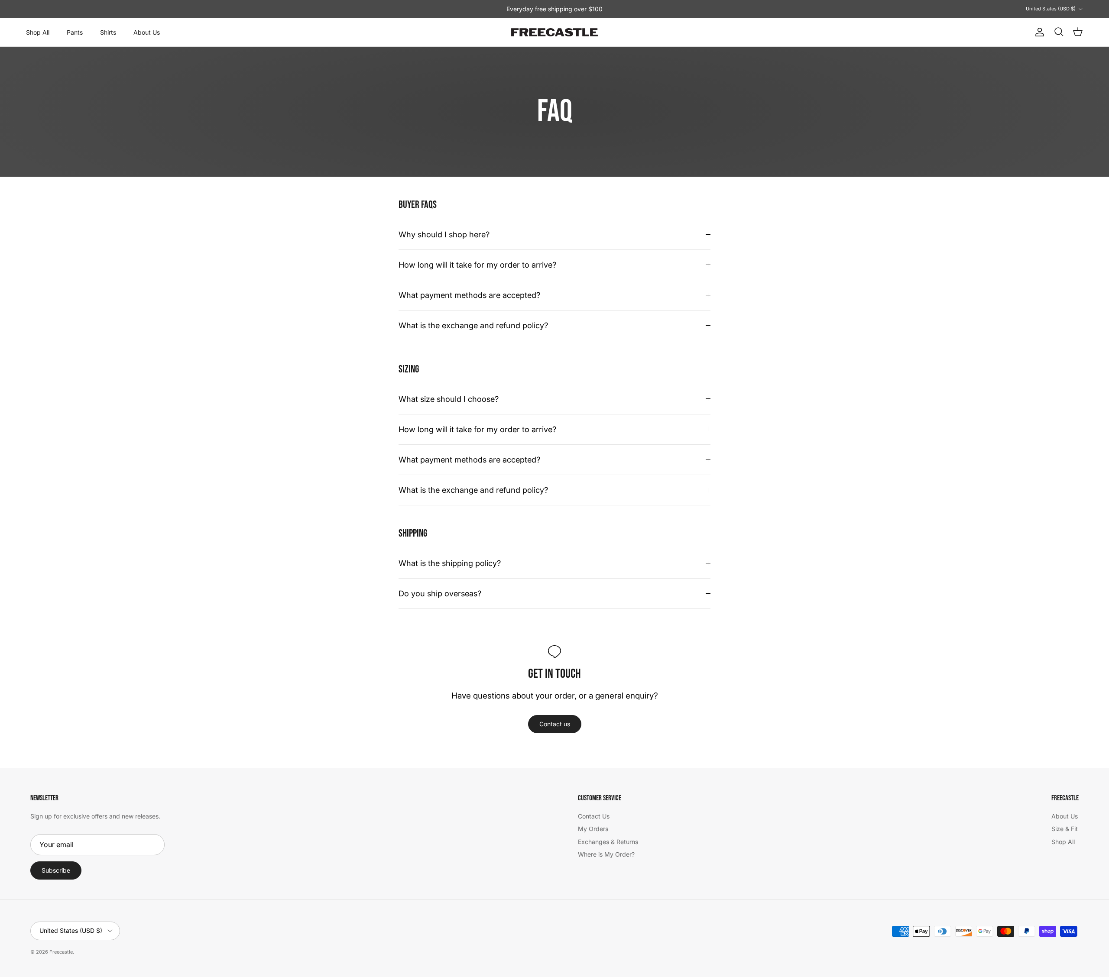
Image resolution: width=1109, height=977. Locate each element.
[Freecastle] (554, 32)
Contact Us (594, 816)
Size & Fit (1064, 828)
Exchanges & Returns (608, 841)
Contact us (554, 724)
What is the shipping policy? (450, 563)
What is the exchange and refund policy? (473, 325)
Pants (75, 32)
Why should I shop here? (444, 234)
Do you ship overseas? (440, 593)
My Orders (593, 828)
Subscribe (56, 870)
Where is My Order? (606, 854)
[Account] (1038, 32)
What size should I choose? (449, 399)
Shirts (108, 32)
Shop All (37, 32)
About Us (146, 32)
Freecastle (61, 952)
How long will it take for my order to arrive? (477, 264)
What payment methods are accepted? (469, 295)
